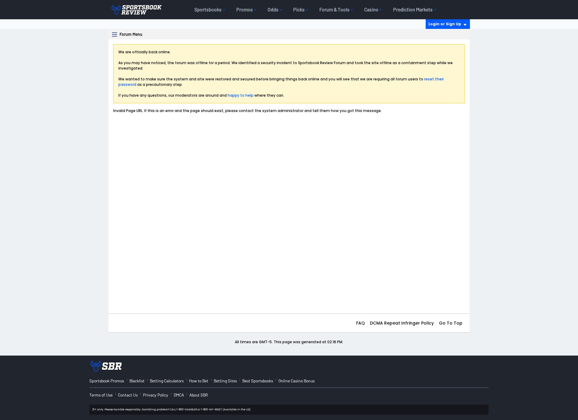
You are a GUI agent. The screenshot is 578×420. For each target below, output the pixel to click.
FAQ (360, 323)
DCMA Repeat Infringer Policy (402, 323)
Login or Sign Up (444, 23)
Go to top (450, 323)
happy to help (240, 95)
